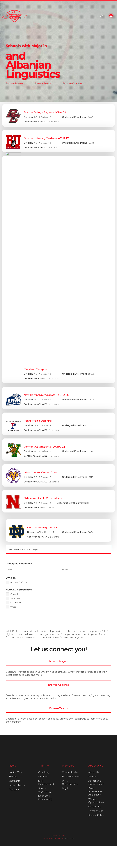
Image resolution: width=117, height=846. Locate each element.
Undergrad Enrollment (19, 563)
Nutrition (43, 776)
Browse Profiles (71, 776)
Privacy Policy (96, 815)
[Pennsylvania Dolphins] (58, 424)
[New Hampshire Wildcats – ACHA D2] (58, 398)
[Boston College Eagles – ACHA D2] (58, 115)
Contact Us (94, 806)
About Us (93, 772)
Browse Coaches (72, 83)
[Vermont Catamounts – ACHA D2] (58, 449)
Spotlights (14, 780)
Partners (93, 776)
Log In (65, 788)
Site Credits (69, 839)
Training (13, 776)
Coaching (43, 772)
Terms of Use (95, 810)
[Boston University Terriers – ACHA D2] (58, 141)
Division (11, 577)
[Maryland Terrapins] (58, 269)
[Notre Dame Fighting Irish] (58, 530)
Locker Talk (15, 772)
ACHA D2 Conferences (19, 589)
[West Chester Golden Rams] (58, 475)
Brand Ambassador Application (95, 791)
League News (17, 785)
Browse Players (14, 83)
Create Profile (70, 772)
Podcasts (14, 789)
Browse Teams (43, 83)
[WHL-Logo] (14, 16)
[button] (101, 16)
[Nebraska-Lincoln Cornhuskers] (58, 501)
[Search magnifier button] (107, 549)
